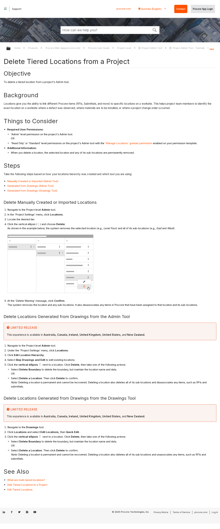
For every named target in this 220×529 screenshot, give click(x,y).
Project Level (124, 48)
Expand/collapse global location (212, 47)
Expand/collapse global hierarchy (10, 48)
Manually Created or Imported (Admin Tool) (32, 181)
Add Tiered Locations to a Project (27, 484)
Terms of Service (181, 512)
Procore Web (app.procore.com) (63, 48)
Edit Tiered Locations (19, 489)
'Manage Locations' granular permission (128, 143)
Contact (180, 9)
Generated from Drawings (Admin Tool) (30, 185)
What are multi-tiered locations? (26, 480)
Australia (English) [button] (151, 8)
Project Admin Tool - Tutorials (188, 48)
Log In (215, 512)
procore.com (124, 8)
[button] (155, 29)
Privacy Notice (161, 512)
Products (33, 48)
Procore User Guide (99, 48)
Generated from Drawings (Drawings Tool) (32, 190)
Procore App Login (203, 9)
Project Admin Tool (152, 48)
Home (17, 48)
